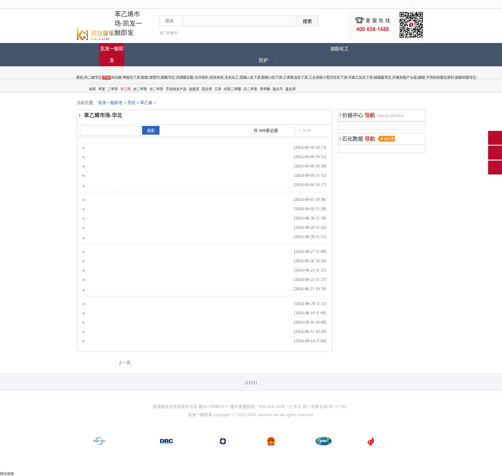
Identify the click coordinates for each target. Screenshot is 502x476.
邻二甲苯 (156, 89)
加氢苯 (194, 89)
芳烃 (131, 102)
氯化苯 (290, 89)
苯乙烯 (125, 89)
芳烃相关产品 (176, 89)
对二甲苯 (140, 89)
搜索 (151, 131)
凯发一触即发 (111, 54)
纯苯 (92, 89)
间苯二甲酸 (232, 89)
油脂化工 (339, 48)
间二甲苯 (250, 89)
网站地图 (7, 474)
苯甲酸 (265, 89)
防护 (263, 60)
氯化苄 (277, 89)
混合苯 (207, 89)
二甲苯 (112, 89)
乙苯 (217, 89)
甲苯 (101, 89)
